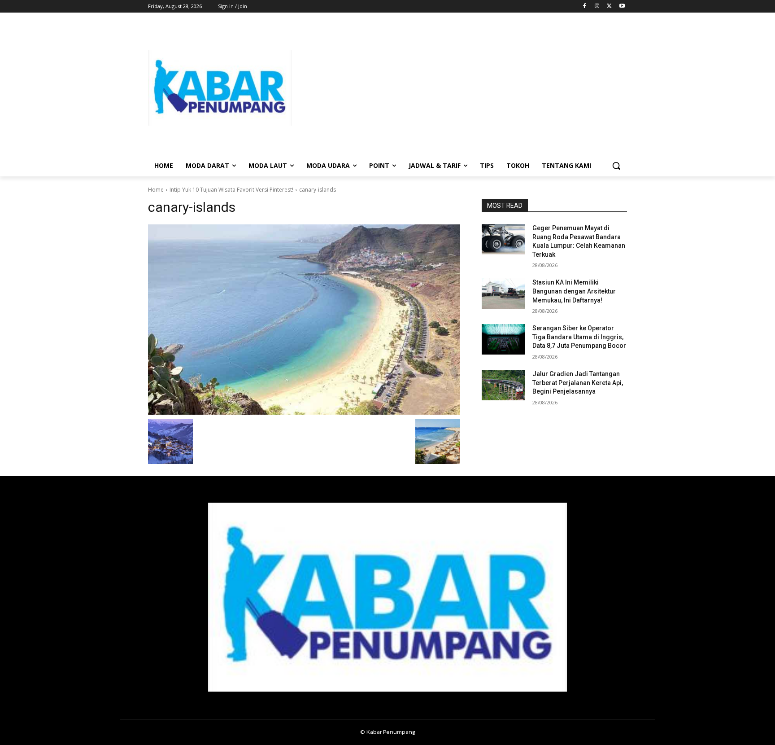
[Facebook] (584, 6)
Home (156, 189)
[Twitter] (609, 6)
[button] (616, 165)
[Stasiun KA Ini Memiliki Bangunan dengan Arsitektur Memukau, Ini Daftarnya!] (503, 293)
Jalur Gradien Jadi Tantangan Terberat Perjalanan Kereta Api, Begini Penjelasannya (577, 382)
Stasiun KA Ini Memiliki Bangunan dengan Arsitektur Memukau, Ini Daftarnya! (574, 291)
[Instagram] (597, 6)
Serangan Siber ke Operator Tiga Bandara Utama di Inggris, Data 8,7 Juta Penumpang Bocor (579, 336)
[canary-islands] (304, 319)
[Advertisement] (459, 88)
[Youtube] (622, 6)
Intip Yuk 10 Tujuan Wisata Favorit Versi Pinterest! (231, 189)
